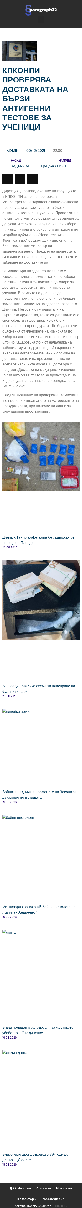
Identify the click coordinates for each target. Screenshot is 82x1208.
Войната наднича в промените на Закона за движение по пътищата (39, 794)
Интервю (64, 1188)
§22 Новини (20, 1188)
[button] (41, 19)
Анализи (43, 1188)
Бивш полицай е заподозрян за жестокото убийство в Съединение (37, 1030)
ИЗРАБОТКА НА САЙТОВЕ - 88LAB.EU (41, 1206)
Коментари (27, 1199)
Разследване (53, 1199)
